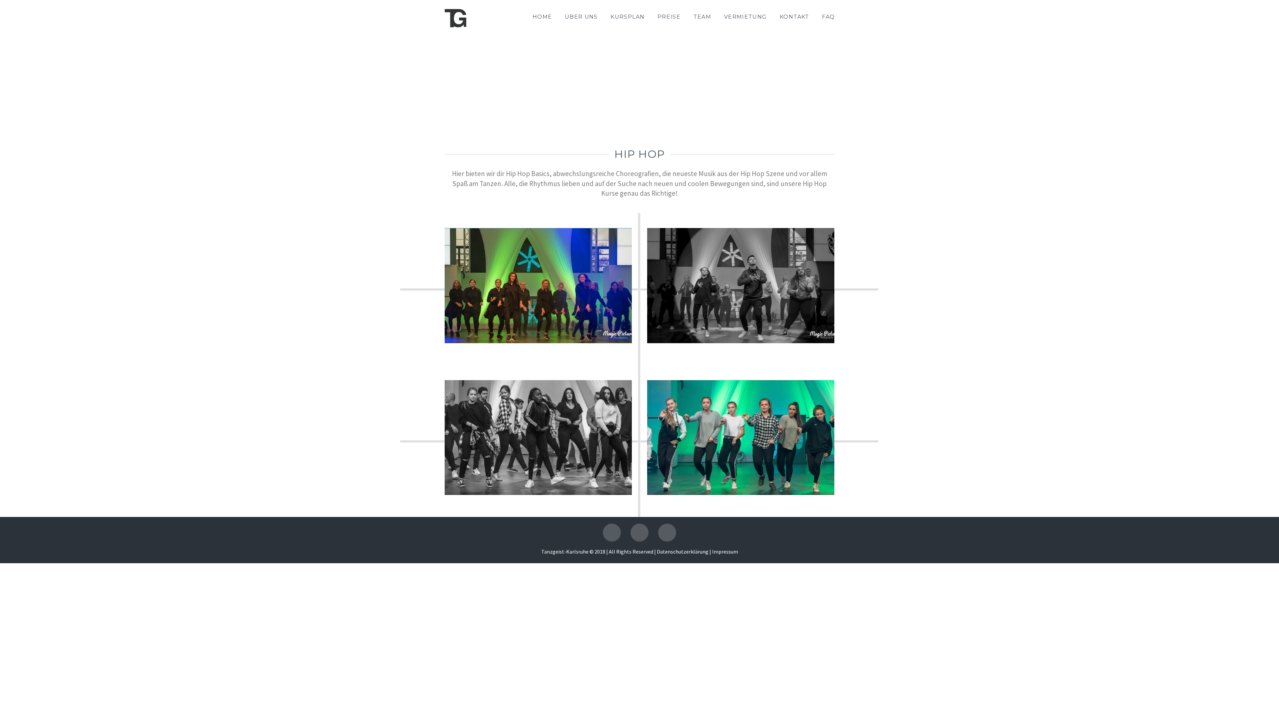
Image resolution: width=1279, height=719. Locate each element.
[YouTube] (639, 533)
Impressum (725, 551)
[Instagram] (667, 533)
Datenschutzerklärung (682, 551)
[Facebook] (612, 533)
